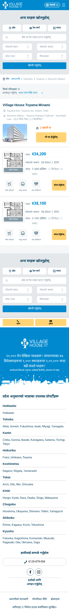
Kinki (6, 491)
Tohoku (8, 420)
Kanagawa (37, 440)
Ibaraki (25, 440)
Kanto (7, 433)
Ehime (6, 525)
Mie (18, 484)
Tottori (44, 511)
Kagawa (17, 525)
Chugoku (9, 504)
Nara (23, 498)
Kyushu (8, 531)
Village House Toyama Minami (26, 105)
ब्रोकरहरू (55, 599)
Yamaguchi (56, 511)
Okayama (22, 511)
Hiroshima (9, 511)
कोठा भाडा (10, 56)
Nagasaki (8, 542)
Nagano (7, 471)
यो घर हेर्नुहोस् (51, 137)
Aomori (14, 426)
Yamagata (57, 426)
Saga (36, 542)
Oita (17, 542)
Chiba (6, 440)
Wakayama (51, 498)
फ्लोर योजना (13, 170)
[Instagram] (38, 572)
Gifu (12, 484)
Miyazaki (49, 538)
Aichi (6, 484)
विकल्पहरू (44, 56)
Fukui (6, 457)
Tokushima (37, 525)
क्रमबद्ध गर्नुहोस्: (10, 93)
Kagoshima (21, 538)
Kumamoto (35, 538)
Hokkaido (9, 406)
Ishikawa (16, 457)
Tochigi (60, 440)
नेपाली (52, 5)
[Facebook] (30, 572)
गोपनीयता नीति (39, 599)
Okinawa (27, 542)
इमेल (51, 323)
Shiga (39, 498)
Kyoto (15, 498)
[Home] (34, 343)
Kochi (26, 525)
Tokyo (6, 444)
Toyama (27, 457)
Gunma (15, 440)
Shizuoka (27, 484)
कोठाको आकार (46, 47)
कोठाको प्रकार (11, 47)
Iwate (37, 426)
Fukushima (26, 426)
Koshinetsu (11, 464)
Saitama (50, 440)
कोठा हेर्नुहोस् (59, 185)
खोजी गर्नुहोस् (34, 65)
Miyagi (46, 426)
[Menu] (63, 5)
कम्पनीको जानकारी (18, 599)
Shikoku (8, 518)
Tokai (6, 478)
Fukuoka (8, 538)
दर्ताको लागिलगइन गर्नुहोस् (34, 582)
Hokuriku (9, 451)
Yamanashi (30, 471)
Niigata (18, 471)
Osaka (31, 498)
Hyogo (7, 498)
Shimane (34, 511)
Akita (6, 426)
